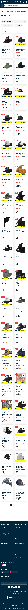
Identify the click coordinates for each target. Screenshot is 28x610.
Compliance (14, 605)
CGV (12, 602)
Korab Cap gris (5, 153)
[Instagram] (15, 587)
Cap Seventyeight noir (6, 388)
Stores (16, 535)
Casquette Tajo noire (6, 180)
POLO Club (3, 549)
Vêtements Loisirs (16, 11)
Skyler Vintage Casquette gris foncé (19, 310)
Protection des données (19, 602)
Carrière (17, 530)
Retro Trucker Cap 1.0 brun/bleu (6, 336)
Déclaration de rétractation (9, 603)
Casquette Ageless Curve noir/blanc (20, 50)
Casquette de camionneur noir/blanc (5, 441)
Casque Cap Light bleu (6, 493)
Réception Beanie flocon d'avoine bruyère (20, 467)
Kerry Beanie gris (6, 283)
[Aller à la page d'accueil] (4, 1)
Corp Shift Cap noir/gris (19, 102)
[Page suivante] (17, 505)
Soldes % (19, 25)
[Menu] (2, 5)
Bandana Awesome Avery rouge (20, 388)
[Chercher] (26, 5)
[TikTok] (19, 587)
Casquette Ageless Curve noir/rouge (20, 128)
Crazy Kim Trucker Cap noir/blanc (20, 154)
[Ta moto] (17, 1)
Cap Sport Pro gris (6, 205)
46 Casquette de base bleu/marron (20, 493)
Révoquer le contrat (14, 597)
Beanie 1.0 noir (19, 205)
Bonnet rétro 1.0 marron (20, 180)
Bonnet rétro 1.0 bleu (20, 362)
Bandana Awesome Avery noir (7, 415)
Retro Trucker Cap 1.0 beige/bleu (6, 362)
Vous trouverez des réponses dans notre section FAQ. (5, 533)
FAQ (16, 538)
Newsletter (3, 546)
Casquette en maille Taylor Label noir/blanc (7, 258)
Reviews (17, 551)
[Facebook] (9, 587)
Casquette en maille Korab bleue (21, 336)
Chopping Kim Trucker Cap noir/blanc (5, 128)
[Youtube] (12, 587)
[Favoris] (15, 1)
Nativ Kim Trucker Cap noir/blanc (6, 310)
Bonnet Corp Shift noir (6, 467)
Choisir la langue (5, 579)
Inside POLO (18, 557)
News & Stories (18, 546)
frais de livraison (22, 591)
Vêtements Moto (9, 11)
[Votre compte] (23, 1)
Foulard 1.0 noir (6, 231)
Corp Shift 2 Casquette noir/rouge (18, 415)
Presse (16, 533)
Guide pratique (18, 549)
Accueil (2, 11)
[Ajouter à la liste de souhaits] (10, 37)
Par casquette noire (20, 440)
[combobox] (14, 5)
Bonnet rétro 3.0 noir (20, 232)
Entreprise (17, 527)
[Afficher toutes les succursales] (20, 1)
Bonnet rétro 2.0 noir (20, 258)
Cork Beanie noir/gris (19, 284)
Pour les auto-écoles (5, 554)
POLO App (3, 551)
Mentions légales (6, 602)
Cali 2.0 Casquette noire (6, 50)
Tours (16, 554)
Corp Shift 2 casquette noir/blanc (5, 102)
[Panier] (26, 1)
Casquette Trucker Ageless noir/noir (20, 76)
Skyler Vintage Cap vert (7, 76)
